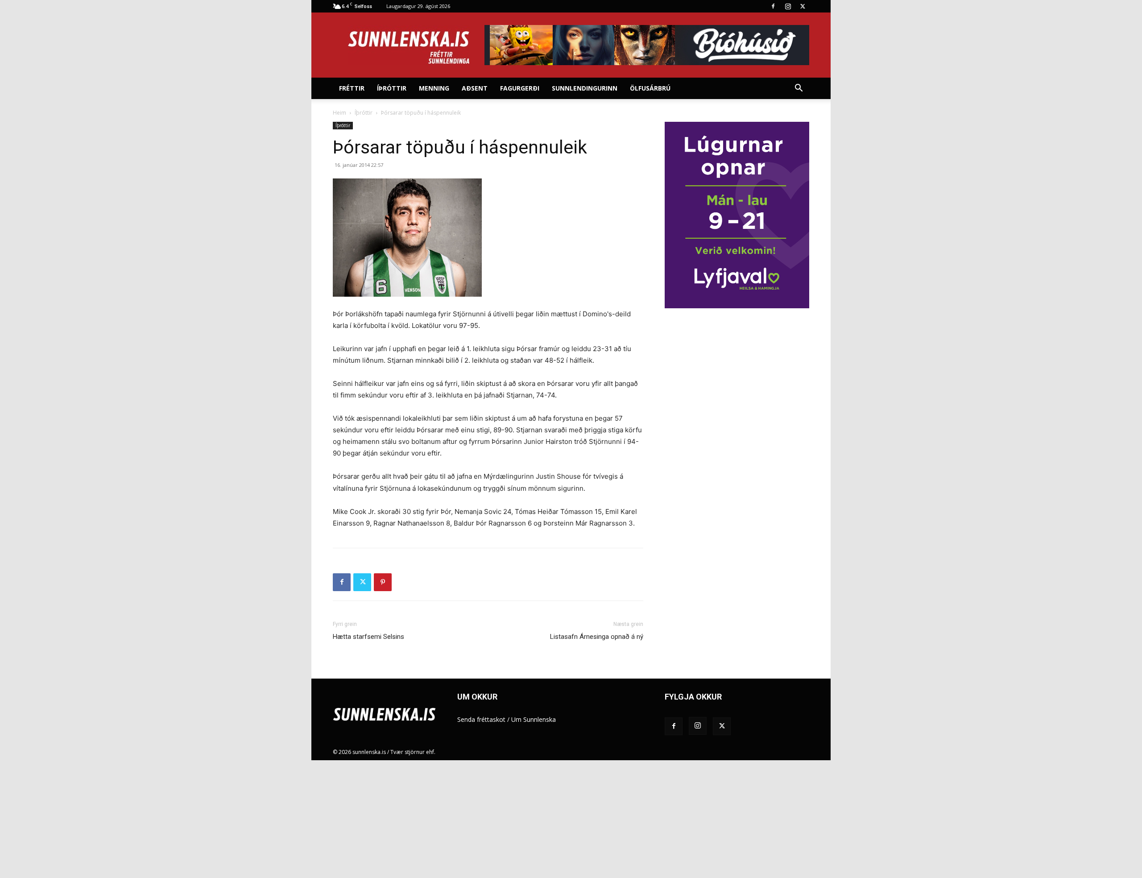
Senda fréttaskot (481, 719)
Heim (339, 112)
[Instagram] (787, 6)
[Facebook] (773, 6)
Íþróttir (391, 88)
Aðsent (475, 88)
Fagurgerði (519, 88)
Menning (434, 88)
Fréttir (351, 88)
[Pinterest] (383, 582)
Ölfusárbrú (650, 88)
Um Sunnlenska (533, 719)
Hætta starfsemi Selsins (368, 637)
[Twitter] (802, 6)
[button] (798, 89)
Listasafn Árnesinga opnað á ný (596, 637)
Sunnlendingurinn (584, 88)
